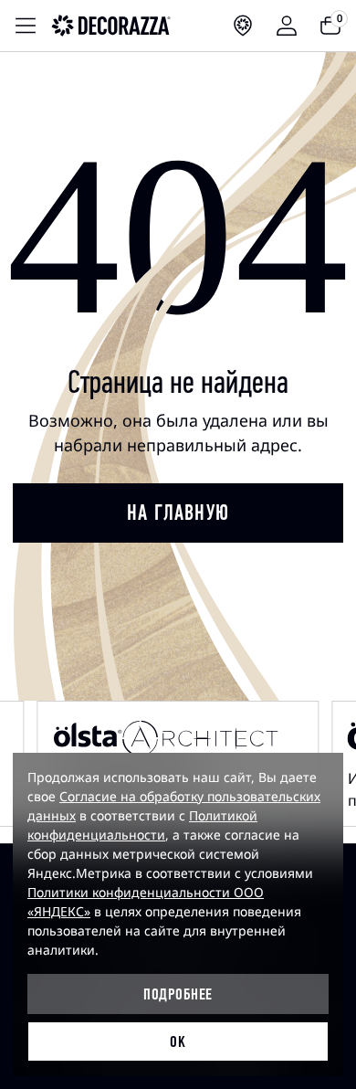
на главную (178, 512)
